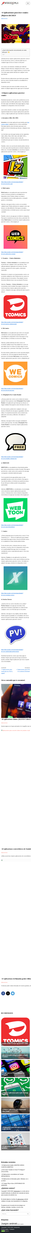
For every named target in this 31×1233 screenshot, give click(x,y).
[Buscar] (28, 1213)
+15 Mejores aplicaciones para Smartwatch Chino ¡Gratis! (14, 1110)
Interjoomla (17, 1191)
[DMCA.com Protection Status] (5, 1231)
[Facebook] (3, 993)
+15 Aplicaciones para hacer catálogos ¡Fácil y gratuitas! (14, 1147)
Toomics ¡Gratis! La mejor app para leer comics (15, 1043)
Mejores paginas (20, 1224)
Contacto (12, 1229)
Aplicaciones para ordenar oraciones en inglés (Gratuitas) (15, 1056)
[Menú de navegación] (28, 3)
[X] (8, 993)
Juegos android (9, 1223)
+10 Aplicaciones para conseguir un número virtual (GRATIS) (14, 1128)
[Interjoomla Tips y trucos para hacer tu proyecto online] (10, 3)
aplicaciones (20, 1199)
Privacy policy (5, 1229)
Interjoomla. (17, 1227)
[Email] (13, 993)
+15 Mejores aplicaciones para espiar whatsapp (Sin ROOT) (15, 1093)
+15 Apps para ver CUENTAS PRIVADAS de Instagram (13, 1074)
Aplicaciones (4, 18)
